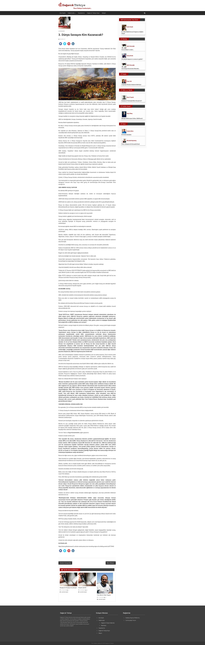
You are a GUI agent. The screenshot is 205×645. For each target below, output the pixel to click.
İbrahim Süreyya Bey (65, 563)
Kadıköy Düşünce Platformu (133, 617)
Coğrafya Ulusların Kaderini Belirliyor (131, 84)
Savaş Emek (130, 55)
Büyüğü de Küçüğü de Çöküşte (68, 587)
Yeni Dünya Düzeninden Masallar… (131, 68)
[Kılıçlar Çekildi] (87, 579)
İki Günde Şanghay (126, 134)
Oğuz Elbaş (129, 113)
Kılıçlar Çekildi (82, 587)
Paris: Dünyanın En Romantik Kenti (131, 144)
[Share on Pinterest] (68, 44)
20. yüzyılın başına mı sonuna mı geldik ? (132, 59)
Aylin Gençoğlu (131, 46)
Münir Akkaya (110, 563)
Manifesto (103, 625)
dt (68, 590)
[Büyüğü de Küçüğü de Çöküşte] (68, 579)
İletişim (104, 13)
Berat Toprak (130, 97)
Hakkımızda (71, 13)
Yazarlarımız (81, 13)
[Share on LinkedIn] (73, 44)
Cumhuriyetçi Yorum (131, 620)
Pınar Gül (129, 81)
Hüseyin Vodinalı (62, 26)
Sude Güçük (130, 27)
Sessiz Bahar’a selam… (128, 49)
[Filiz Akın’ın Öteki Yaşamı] (105, 583)
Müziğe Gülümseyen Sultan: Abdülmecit (132, 118)
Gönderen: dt (62, 39)
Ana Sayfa (62, 13)
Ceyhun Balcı (130, 131)
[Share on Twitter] (64, 44)
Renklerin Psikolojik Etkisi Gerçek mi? (132, 100)
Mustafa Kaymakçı (132, 140)
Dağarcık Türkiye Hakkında (107, 623)
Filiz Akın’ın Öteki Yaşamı (104, 595)
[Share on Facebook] (60, 44)
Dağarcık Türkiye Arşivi (93, 13)
